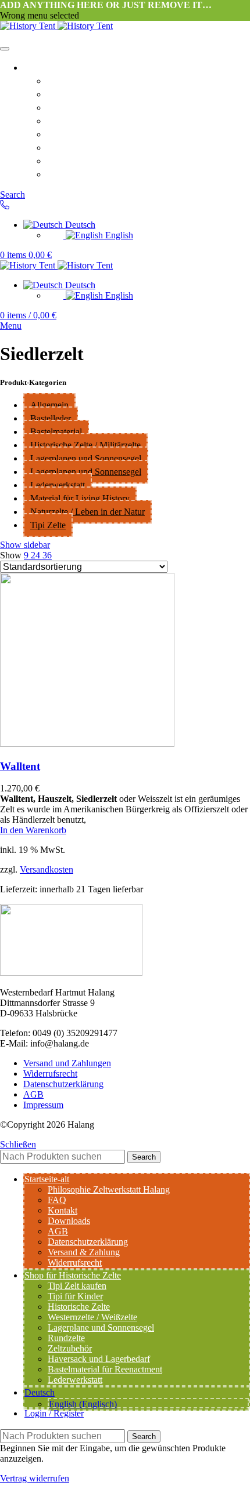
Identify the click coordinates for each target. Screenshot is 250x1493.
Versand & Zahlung (92, 173)
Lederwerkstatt (57, 485)
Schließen (18, 1144)
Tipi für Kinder (75, 1296)
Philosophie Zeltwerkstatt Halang (126, 80)
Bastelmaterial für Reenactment (105, 1369)
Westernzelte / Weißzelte (92, 1317)
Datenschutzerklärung (98, 146)
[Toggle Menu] (4, 48)
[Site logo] (29, 26)
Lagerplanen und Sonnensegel (85, 458)
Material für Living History (80, 498)
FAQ (58, 93)
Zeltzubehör (70, 1348)
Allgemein (49, 405)
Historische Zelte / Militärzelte (85, 445)
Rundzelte (66, 1338)
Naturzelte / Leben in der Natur (87, 512)
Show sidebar (25, 545)
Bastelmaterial (56, 432)
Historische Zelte (79, 1307)
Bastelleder (50, 418)
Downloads (73, 120)
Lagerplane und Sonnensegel (101, 1327)
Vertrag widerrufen (34, 1478)
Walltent (20, 766)
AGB (58, 133)
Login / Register (54, 1413)
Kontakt (65, 106)
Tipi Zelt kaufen (77, 1286)
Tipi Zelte (48, 525)
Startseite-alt (53, 66)
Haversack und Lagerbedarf (99, 1359)
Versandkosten (46, 869)
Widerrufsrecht (82, 160)
